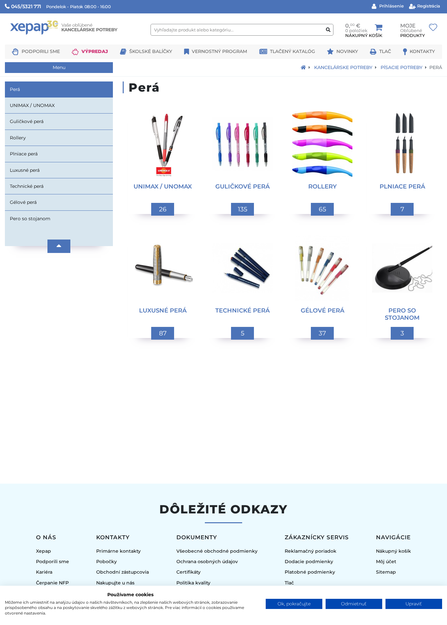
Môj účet (386, 561)
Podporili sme (41, 51)
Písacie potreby (401, 67)
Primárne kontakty (118, 551)
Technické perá (27, 186)
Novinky (347, 51)
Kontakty (422, 51)
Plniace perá (24, 154)
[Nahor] (58, 246)
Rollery (18, 138)
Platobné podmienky (310, 572)
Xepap (43, 551)
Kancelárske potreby (343, 67)
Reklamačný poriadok (310, 551)
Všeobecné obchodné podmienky (217, 551)
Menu (59, 67)
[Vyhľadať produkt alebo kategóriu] (328, 30)
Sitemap (386, 572)
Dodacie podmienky (309, 561)
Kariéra (44, 572)
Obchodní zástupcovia (122, 572)
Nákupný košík (393, 551)
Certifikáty (188, 572)
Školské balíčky (150, 51)
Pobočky (106, 561)
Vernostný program (219, 51)
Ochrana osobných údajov (207, 561)
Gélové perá (23, 202)
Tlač (385, 51)
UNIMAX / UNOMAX (32, 105)
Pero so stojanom (30, 219)
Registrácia (428, 6)
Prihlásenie (391, 6)
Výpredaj (94, 51)
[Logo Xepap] (75, 41)
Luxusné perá (25, 170)
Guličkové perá (27, 121)
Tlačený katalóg (292, 51)
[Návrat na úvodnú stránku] (303, 67)
